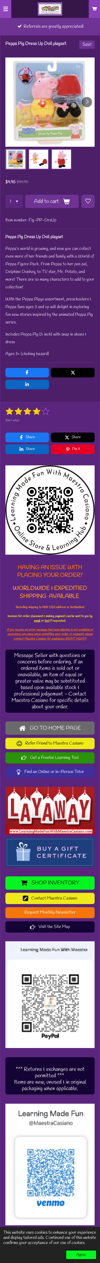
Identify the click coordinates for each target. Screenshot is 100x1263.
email (37, 621)
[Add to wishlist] (88, 201)
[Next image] (87, 102)
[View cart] (94, 9)
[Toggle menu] (5, 9)
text (47, 621)
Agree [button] (81, 1254)
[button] (15, 159)
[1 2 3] (14, 201)
